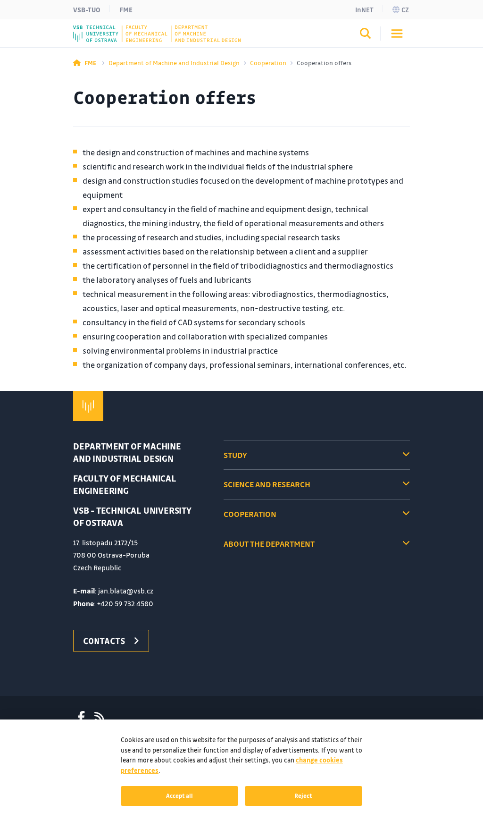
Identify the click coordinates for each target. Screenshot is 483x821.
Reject (303, 795)
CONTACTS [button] (104, 640)
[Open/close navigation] (397, 33)
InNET (364, 9)
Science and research (267, 484)
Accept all (179, 795)
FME (126, 9)
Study (235, 455)
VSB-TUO (86, 9)
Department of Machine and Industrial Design (174, 63)
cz (405, 9)
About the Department (269, 544)
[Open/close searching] (365, 35)
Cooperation (268, 63)
